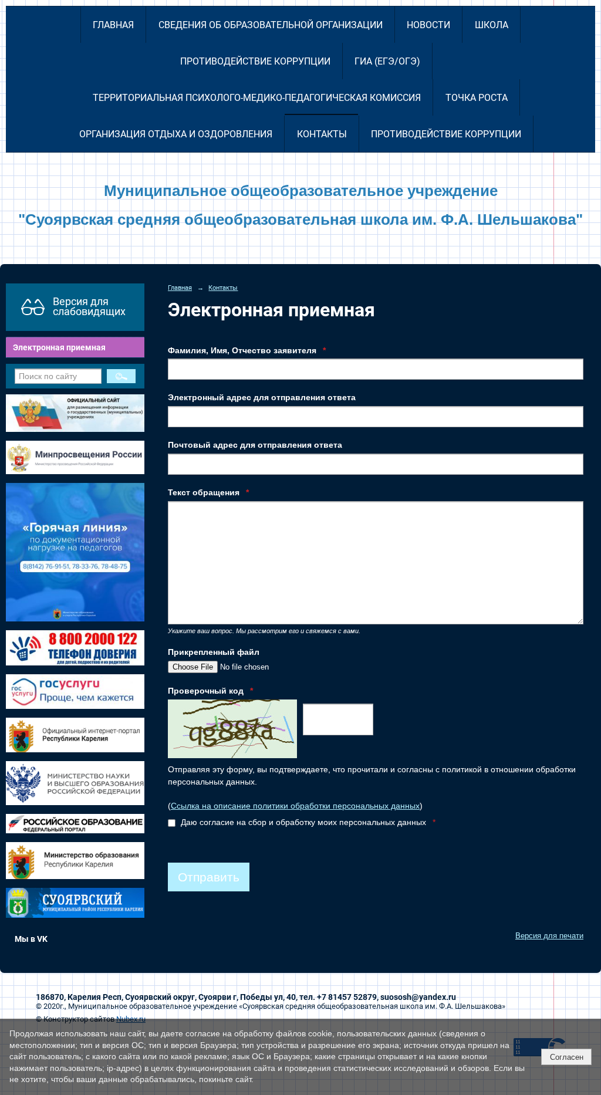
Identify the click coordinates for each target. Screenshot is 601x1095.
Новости (428, 25)
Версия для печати (549, 936)
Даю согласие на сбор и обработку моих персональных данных (306, 822)
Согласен (566, 1057)
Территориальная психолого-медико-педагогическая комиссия (257, 97)
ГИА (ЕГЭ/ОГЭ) (387, 61)
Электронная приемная (59, 347)
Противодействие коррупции (255, 61)
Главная (113, 25)
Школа (491, 25)
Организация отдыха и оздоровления (175, 134)
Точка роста (476, 97)
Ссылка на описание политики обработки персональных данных (295, 806)
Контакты (322, 134)
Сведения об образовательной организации (270, 25)
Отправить (208, 877)
